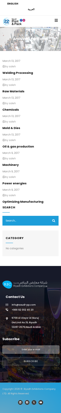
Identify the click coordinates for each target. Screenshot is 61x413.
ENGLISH (12, 3)
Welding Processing (17, 73)
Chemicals (10, 110)
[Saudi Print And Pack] (34, 402)
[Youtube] (40, 402)
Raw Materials (13, 91)
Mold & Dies (11, 128)
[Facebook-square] (27, 402)
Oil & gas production (18, 146)
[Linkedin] (20, 402)
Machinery (10, 165)
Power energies (14, 183)
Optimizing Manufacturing (22, 202)
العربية (31, 9)
